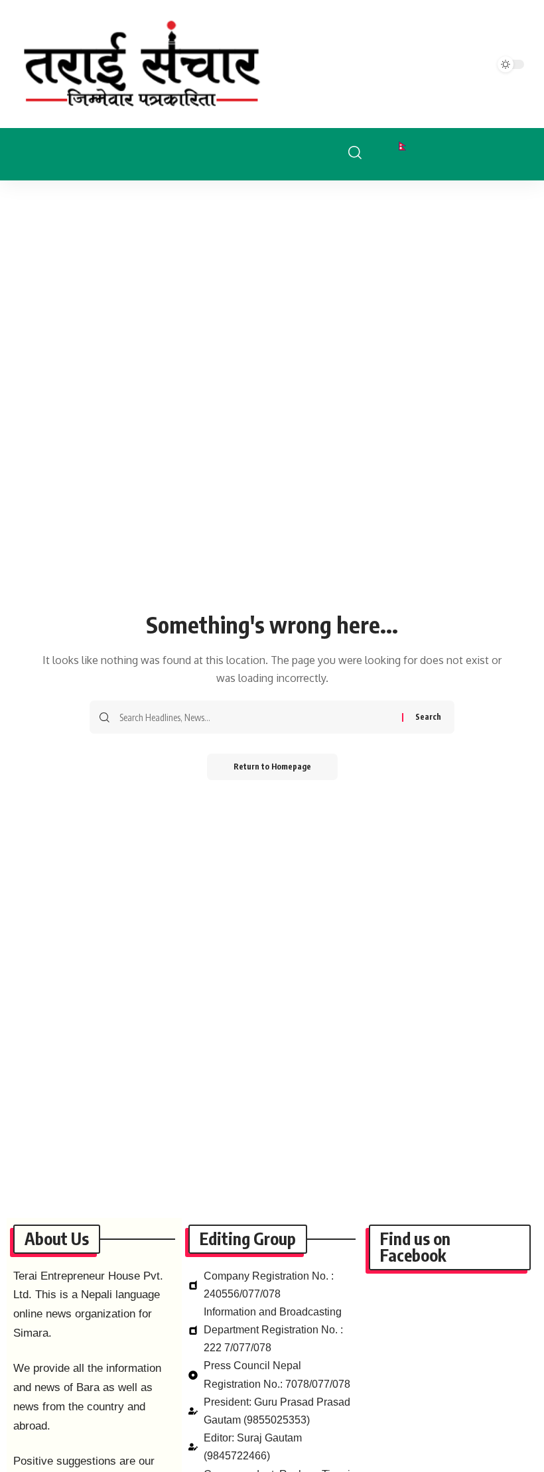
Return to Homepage (272, 766)
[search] (364, 152)
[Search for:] (255, 717)
